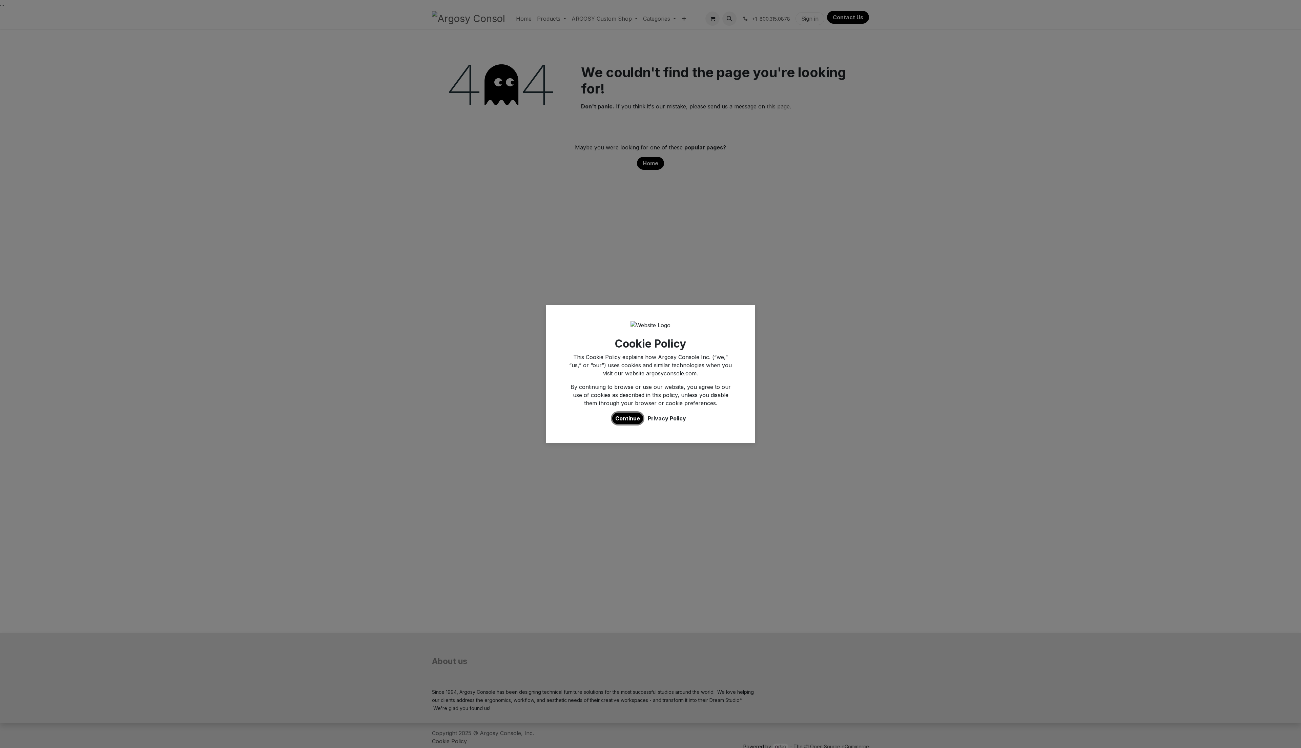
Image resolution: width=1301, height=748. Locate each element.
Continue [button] (627, 418)
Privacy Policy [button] (667, 418)
